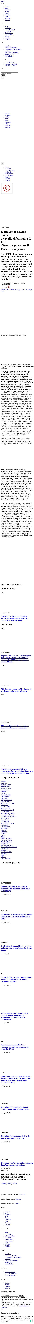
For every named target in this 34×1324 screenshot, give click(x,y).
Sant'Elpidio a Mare (7, 845)
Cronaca (7, 6)
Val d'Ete (3, 853)
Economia (8, 10)
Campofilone (4, 790)
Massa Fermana (5, 801)
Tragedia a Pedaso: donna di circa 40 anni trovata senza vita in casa (15, 1137)
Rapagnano (4, 843)
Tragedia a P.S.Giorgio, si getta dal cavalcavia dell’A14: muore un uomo (15, 1108)
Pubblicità (7, 51)
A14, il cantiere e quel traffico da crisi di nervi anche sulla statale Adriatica (16, 690)
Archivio (7, 20)
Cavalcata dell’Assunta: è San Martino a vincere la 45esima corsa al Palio (16, 979)
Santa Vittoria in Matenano (9, 847)
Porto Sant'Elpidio (6, 842)
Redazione (8, 46)
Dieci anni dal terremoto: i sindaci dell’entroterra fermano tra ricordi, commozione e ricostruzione (14, 618)
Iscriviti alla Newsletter (11, 52)
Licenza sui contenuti (11, 47)
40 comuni (8, 18)
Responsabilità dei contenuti (13, 49)
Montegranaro (9, 33)
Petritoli (3, 835)
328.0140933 (22, 1194)
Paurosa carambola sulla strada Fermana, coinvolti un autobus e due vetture (15, 1047)
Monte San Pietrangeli (7, 810)
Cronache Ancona (10, 65)
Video (6, 16)
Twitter (7, 1284)
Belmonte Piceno (6, 788)
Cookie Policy (9, 56)
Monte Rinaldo (5, 808)
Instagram (7, 1288)
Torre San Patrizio (6, 852)
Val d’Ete (7, 39)
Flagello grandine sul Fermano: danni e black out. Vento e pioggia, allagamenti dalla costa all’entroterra (16, 1079)
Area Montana (9, 34)
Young (6, 13)
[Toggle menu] (2, 77)
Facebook (7, 1283)
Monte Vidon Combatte (8, 813)
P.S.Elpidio (8, 28)
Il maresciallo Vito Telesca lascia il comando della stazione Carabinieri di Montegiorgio (15, 889)
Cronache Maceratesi (11, 64)
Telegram (17, 1203)
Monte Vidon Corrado (7, 815)
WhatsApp (18, 1199)
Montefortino (5, 818)
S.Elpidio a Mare (10, 29)
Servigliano (4, 848)
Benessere (8, 15)
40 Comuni (8, 125)
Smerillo (3, 850)
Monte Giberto (5, 806)
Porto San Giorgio (6, 840)
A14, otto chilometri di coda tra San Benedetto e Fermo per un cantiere (15, 727)
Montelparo (4, 825)
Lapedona (4, 798)
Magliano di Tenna (6, 800)
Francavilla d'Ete (6, 795)
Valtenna (7, 38)
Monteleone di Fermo (7, 823)
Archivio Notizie (6, 785)
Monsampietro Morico (7, 803)
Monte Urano (5, 811)
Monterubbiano (5, 826)
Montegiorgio (5, 820)
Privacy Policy (9, 54)
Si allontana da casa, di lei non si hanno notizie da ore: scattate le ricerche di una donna (16, 948)
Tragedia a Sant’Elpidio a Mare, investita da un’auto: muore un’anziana (17, 1164)
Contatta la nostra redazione (9, 1183)
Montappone (4, 805)
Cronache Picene (10, 62)
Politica (7, 11)
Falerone (3, 791)
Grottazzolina (5, 796)
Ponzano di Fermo (6, 838)
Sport (6, 8)
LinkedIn (7, 1286)
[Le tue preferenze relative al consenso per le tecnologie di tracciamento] (30, 1321)
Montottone (4, 828)
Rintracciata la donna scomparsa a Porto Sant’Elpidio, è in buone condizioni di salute (17, 917)
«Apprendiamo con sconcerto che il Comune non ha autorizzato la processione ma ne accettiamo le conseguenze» (14, 1016)
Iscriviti (21, 1295)
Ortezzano (4, 832)
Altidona (3, 781)
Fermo (6, 26)
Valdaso (7, 36)
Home (2, 1)
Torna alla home (5, 858)
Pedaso (3, 833)
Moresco (3, 830)
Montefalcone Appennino (8, 816)
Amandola (4, 783)
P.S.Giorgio (8, 31)
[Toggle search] (2, 163)
